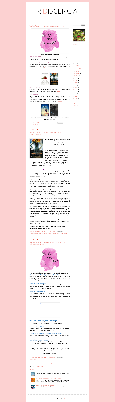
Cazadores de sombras (46, 233)
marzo (77, 71)
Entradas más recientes (35, 363)
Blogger (66, 398)
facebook (76, 111)
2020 (76, 80)
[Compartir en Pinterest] (62, 123)
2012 (76, 98)
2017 (76, 87)
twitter (75, 113)
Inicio (51, 363)
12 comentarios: (52, 122)
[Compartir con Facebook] (61, 123)
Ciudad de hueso (55, 233)
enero (77, 75)
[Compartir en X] (60, 123)
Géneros (76, 104)
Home (75, 102)
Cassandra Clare (37, 233)
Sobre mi (76, 105)
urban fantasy (33, 235)
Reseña (46, 68)
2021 (76, 78)
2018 (76, 85)
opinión (65, 233)
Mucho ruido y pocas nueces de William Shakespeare (48, 378)
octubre (78, 65)
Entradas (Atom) (40, 366)
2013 (76, 96)
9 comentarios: (52, 357)
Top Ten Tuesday (37, 124)
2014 (76, 94)
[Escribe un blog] (59, 123)
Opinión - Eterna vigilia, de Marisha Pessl (46, 385)
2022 (76, 63)
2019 (76, 82)
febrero (78, 73)
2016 (76, 89)
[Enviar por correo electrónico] (58, 123)
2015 (76, 91)
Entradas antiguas (65, 363)
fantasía (61, 233)
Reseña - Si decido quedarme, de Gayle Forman (47, 372)
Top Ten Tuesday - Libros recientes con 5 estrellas (46, 26)
